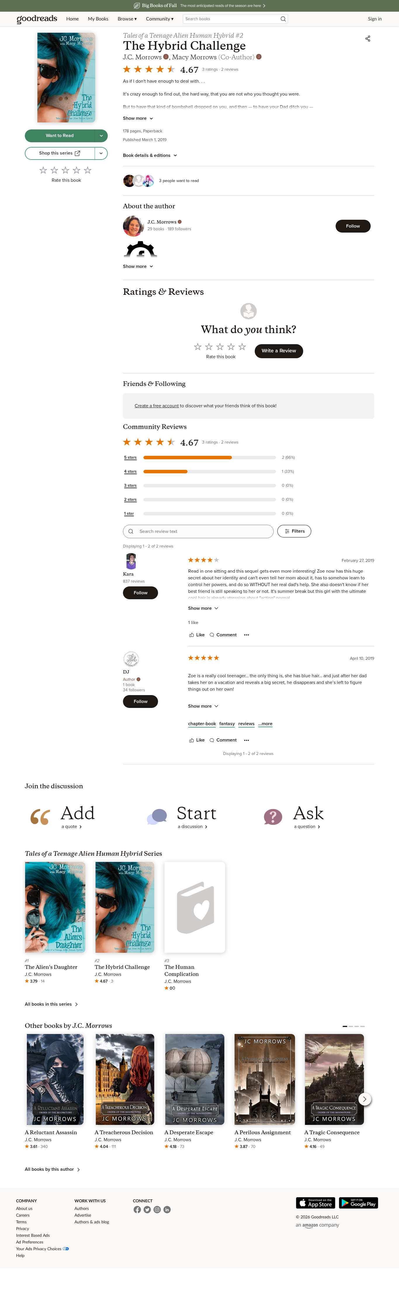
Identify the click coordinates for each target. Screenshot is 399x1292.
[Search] (283, 19)
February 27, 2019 (358, 561)
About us (24, 1209)
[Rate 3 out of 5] (65, 170)
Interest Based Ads (33, 1236)
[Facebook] (137, 1209)
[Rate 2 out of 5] (54, 170)
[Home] (37, 19)
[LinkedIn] (167, 1209)
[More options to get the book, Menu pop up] (101, 153)
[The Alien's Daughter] (55, 923)
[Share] (367, 38)
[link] (60, 153)
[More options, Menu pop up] (246, 634)
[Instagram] (157, 1209)
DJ (126, 672)
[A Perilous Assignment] (265, 1092)
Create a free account (157, 405)
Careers (23, 1215)
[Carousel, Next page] (364, 1099)
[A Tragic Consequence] (334, 1092)
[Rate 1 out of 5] (43, 170)
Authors (81, 1209)
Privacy (22, 1229)
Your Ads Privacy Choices (39, 1249)
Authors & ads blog (91, 1222)
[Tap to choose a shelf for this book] (101, 135)
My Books (98, 19)
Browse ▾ (127, 19)
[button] (217, 457)
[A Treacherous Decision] (125, 1092)
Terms (21, 1222)
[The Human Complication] (194, 927)
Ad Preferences (29, 1242)
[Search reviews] (130, 531)
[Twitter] (147, 1209)
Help (20, 1256)
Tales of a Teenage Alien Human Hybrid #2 (183, 36)
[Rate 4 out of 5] (76, 170)
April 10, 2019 (362, 659)
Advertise (82, 1215)
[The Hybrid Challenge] (125, 923)
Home (72, 19)
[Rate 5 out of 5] (87, 170)
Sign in (375, 19)
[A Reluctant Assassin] (55, 1092)
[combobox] (235, 19)
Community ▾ (160, 19)
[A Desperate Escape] (194, 1092)
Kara (128, 574)
